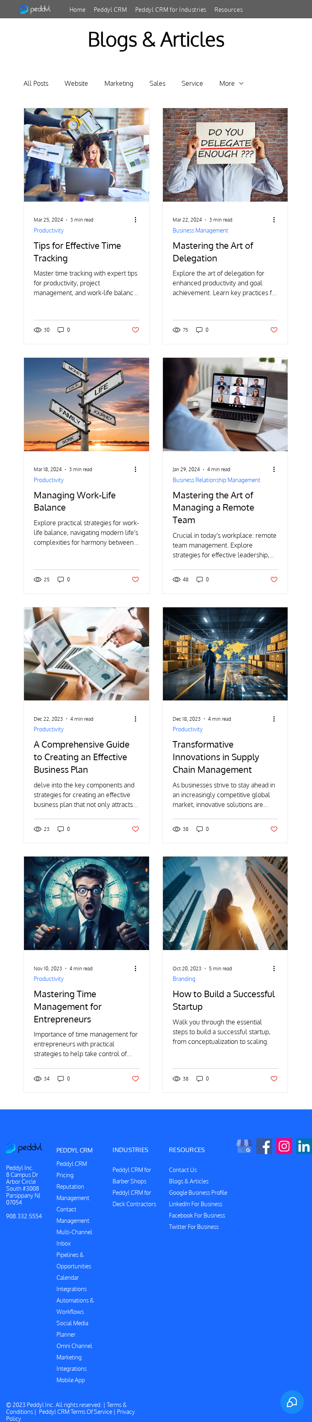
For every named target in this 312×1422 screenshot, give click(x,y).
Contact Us (183, 1169)
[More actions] (138, 220)
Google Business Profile (198, 1192)
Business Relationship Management (216, 479)
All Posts (36, 83)
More (227, 83)
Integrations (71, 1368)
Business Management (200, 230)
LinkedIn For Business (195, 1203)
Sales (157, 83)
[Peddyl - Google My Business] (244, 1146)
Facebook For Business (197, 1215)
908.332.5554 (24, 1216)
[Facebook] (264, 1146)
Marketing (118, 83)
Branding (184, 978)
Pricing (65, 1175)
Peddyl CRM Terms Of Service (75, 1411)
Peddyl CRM (71, 1163)
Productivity (49, 230)
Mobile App (70, 1379)
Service (192, 83)
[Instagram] (284, 1146)
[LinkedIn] (304, 1146)
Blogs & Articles (188, 1181)
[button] (110, 9)
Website (76, 83)
